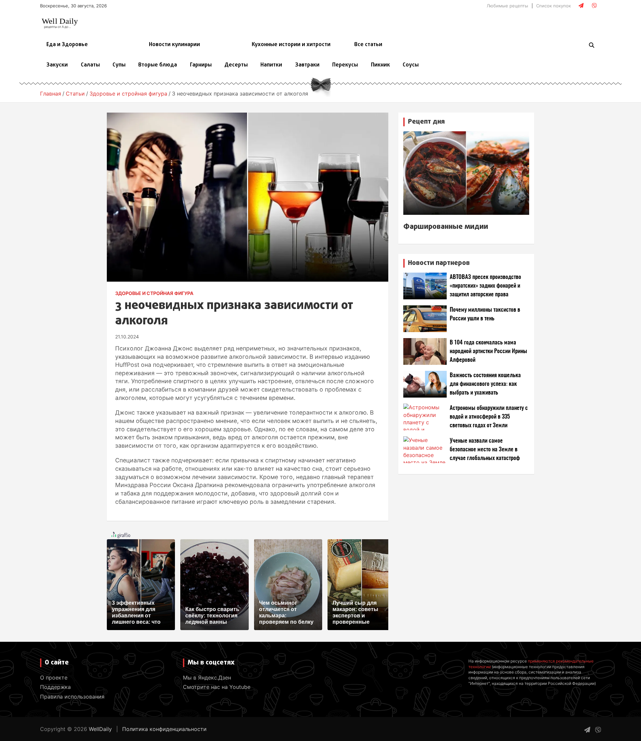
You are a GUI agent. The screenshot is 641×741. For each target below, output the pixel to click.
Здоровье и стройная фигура (154, 293)
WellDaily (100, 729)
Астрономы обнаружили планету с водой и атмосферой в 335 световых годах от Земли (489, 417)
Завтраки (307, 65)
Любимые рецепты (507, 5)
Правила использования (72, 696)
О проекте (53, 677)
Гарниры (201, 65)
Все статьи (368, 45)
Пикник (380, 65)
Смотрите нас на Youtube (216, 687)
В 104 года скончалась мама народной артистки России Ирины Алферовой (488, 351)
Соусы (411, 65)
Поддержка (55, 687)
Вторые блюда (157, 65)
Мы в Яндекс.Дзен (207, 677)
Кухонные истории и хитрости (291, 45)
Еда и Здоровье (67, 45)
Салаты (90, 65)
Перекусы (345, 65)
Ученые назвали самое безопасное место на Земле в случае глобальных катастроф (485, 449)
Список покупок (553, 5)
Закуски (57, 65)
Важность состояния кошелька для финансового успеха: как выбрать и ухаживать (485, 384)
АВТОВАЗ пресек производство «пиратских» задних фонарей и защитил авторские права (485, 286)
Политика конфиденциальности (164, 729)
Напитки (271, 65)
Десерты (236, 65)
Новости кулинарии (174, 45)
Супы (119, 65)
